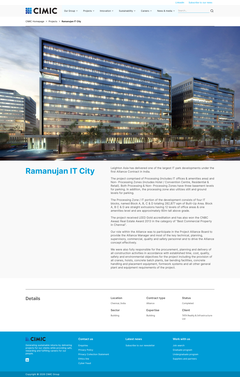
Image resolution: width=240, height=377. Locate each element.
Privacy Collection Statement (93, 354)
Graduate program (182, 349)
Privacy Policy (85, 349)
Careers (145, 10)
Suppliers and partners (185, 358)
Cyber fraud (84, 363)
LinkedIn (179, 2)
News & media (164, 10)
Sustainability (126, 10)
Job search (178, 345)
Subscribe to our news (200, 2)
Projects (87, 10)
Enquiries (83, 345)
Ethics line (83, 358)
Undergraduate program (185, 354)
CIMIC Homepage (35, 21)
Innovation (105, 10)
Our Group (69, 10)
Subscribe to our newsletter (140, 345)
